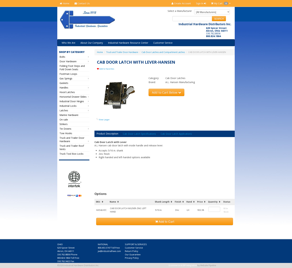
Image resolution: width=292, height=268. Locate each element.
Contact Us (83, 3)
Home (65, 3)
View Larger (104, 119)
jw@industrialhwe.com (109, 251)
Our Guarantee (133, 254)
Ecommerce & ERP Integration (183, 265)
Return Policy (132, 251)
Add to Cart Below (165, 92)
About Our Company (91, 42)
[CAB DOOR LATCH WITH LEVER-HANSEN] (121, 95)
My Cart (220, 3)
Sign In (200, 3)
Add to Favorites (106, 69)
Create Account (182, 3)
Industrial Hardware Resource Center (128, 42)
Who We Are (68, 42)
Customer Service (163, 42)
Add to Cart (166, 221)
